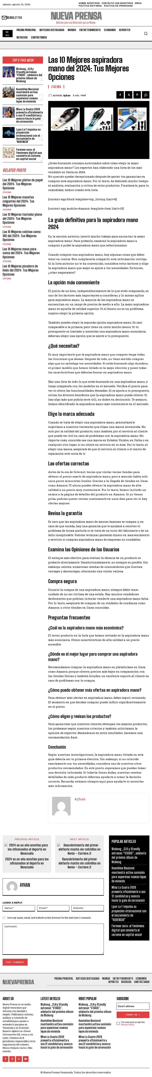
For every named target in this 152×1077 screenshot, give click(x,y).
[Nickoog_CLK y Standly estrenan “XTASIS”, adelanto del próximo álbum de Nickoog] (9, 71)
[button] (145, 33)
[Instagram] (12, 1059)
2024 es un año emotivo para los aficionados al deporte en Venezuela (27, 863)
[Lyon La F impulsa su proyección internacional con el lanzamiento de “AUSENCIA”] (9, 132)
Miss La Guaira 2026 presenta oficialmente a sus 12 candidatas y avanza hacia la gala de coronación (29, 115)
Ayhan (66, 95)
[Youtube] (26, 1059)
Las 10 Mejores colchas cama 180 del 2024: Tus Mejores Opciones (22, 236)
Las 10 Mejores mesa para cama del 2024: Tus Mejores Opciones (21, 253)
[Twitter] (128, 95)
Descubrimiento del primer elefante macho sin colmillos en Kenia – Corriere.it (79, 863)
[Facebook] (120, 95)
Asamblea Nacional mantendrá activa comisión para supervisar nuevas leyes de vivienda (27, 95)
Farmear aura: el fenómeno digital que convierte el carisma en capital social (29, 154)
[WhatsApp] (145, 95)
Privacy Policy (127, 1024)
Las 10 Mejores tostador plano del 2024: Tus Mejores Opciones (22, 218)
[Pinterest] (137, 95)
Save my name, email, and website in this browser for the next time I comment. (49, 917)
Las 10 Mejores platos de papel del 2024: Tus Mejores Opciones (23, 184)
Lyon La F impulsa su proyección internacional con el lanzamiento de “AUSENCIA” (28, 135)
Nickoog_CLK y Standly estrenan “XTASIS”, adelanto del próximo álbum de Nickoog (29, 75)
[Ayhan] (50, 95)
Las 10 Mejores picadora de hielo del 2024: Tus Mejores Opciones (21, 270)
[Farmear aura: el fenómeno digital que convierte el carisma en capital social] (9, 152)
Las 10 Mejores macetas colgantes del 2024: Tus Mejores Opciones (18, 201)
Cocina (7, 192)
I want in (131, 1015)
